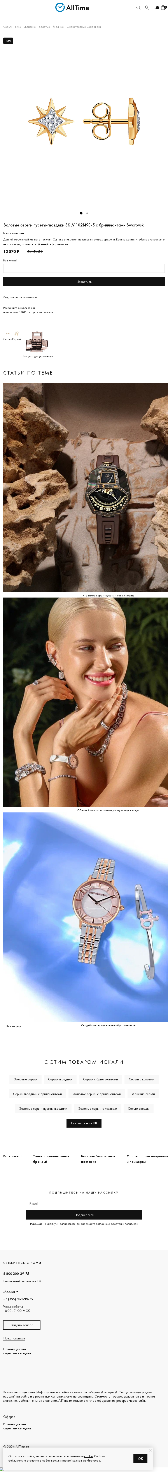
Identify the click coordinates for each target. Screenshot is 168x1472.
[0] (155, 7)
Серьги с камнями (141, 1079)
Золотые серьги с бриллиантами (97, 1094)
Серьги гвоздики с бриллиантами (37, 1094)
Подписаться (84, 1215)
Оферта (9, 1416)
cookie (88, 1456)
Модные (58, 27)
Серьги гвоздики (60, 1079)
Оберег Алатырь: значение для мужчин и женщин (108, 810)
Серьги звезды (138, 1108)
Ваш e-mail (10, 260)
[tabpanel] (84, 121)
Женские (30, 27)
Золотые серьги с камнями (97, 1108)
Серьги (7, 27)
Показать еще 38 (84, 1123)
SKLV (18, 27)
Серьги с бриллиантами (100, 1079)
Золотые (44, 27)
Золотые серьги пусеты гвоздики (43, 1108)
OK (140, 1458)
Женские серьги (143, 1094)
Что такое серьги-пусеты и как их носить (108, 595)
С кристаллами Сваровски (84, 27)
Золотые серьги (25, 1079)
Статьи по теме (28, 372)
